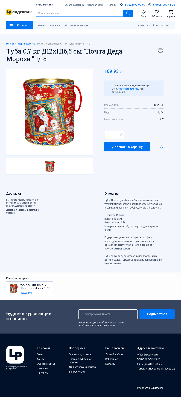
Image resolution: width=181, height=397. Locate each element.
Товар (19, 44)
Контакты (111, 5)
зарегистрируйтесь (128, 88)
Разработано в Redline (150, 388)
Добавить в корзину (127, 147)
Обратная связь (95, 5)
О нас (41, 25)
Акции (40, 359)
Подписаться (157, 314)
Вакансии (42, 368)
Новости (143, 25)
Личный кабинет (115, 354)
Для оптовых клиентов (82, 367)
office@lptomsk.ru (147, 354)
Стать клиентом (44, 5)
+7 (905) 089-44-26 (151, 364)
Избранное (111, 359)
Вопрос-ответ (161, 25)
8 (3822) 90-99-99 (150, 359)
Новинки (55, 25)
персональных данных (103, 325)
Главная (10, 44)
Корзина (110, 363)
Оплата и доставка (74, 5)
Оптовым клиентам (76, 25)
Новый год (29, 44)
